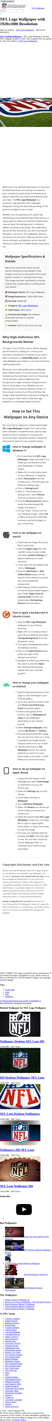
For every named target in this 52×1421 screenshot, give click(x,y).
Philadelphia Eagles (13, 1379)
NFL (7, 994)
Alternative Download (22, 1003)
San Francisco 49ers (13, 1384)
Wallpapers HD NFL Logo (17, 1150)
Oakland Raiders (11, 1377)
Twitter (3, 1001)
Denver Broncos (11, 1339)
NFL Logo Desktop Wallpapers (20, 1113)
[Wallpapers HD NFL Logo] (20, 1145)
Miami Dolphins (11, 1359)
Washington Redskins (13, 1393)
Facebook (10, 1001)
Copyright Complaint (13, 1400)
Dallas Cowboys (11, 1337)
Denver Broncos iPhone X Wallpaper (20, 1304)
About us (8, 1395)
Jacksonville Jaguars (13, 1350)
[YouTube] (24, 1218)
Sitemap (8, 1404)
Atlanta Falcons (11, 1321)
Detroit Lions (10, 1341)
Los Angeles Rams (12, 1357)
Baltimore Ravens (12, 1323)
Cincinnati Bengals (12, 1332)
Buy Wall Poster (6, 1003)
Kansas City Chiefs (12, 1352)
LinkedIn (32, 1001)
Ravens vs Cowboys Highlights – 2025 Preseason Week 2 (28, 1302)
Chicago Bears (11, 1330)
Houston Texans (11, 1346)
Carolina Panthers (12, 1328)
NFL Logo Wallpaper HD (16, 1186)
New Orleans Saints (13, 1366)
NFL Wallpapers (38, 8)
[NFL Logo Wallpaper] (26, 112)
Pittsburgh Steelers (12, 1382)
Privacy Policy (11, 1402)
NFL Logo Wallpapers (25, 30)
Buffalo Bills (10, 1325)
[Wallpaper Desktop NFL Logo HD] (20, 1036)
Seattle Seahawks (12, 1386)
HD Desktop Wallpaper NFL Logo (22, 1077)
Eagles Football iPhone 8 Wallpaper (25, 1263)
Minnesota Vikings (12, 1361)
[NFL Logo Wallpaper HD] (20, 1181)
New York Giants (12, 1368)
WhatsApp (18, 1001)
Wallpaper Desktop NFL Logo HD (22, 1041)
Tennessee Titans (12, 1391)
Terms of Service (12, 1406)
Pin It (38, 1001)
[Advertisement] (26, 70)
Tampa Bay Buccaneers (14, 1388)
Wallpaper (9, 997)
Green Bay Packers (12, 1343)
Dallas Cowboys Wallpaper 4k (17, 1300)
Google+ (25, 1001)
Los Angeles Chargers (14, 1355)
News (7, 1373)
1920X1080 (10, 990)
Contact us (9, 1397)
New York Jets (11, 1370)
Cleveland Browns (12, 1334)
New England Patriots (14, 1364)
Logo (7, 992)
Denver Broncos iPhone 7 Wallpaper (19, 1309)
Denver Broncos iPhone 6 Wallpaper (19, 1306)
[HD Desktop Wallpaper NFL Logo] (20, 1072)
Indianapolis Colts (12, 1348)
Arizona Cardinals (12, 1319)
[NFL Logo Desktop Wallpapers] (20, 1108)
